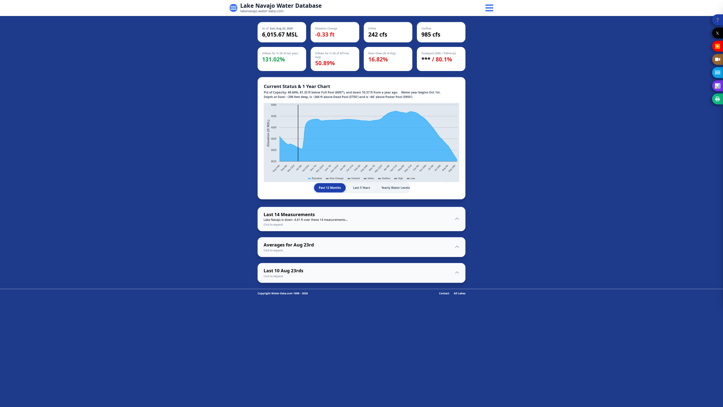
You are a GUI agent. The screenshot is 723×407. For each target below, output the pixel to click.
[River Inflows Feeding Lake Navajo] (717, 72)
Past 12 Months (330, 188)
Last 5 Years (361, 188)
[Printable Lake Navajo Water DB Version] (717, 98)
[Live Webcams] (717, 59)
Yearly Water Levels (395, 188)
